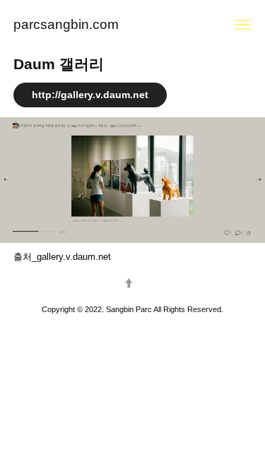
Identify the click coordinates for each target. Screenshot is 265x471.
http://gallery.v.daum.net (90, 94)
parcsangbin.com (66, 24)
